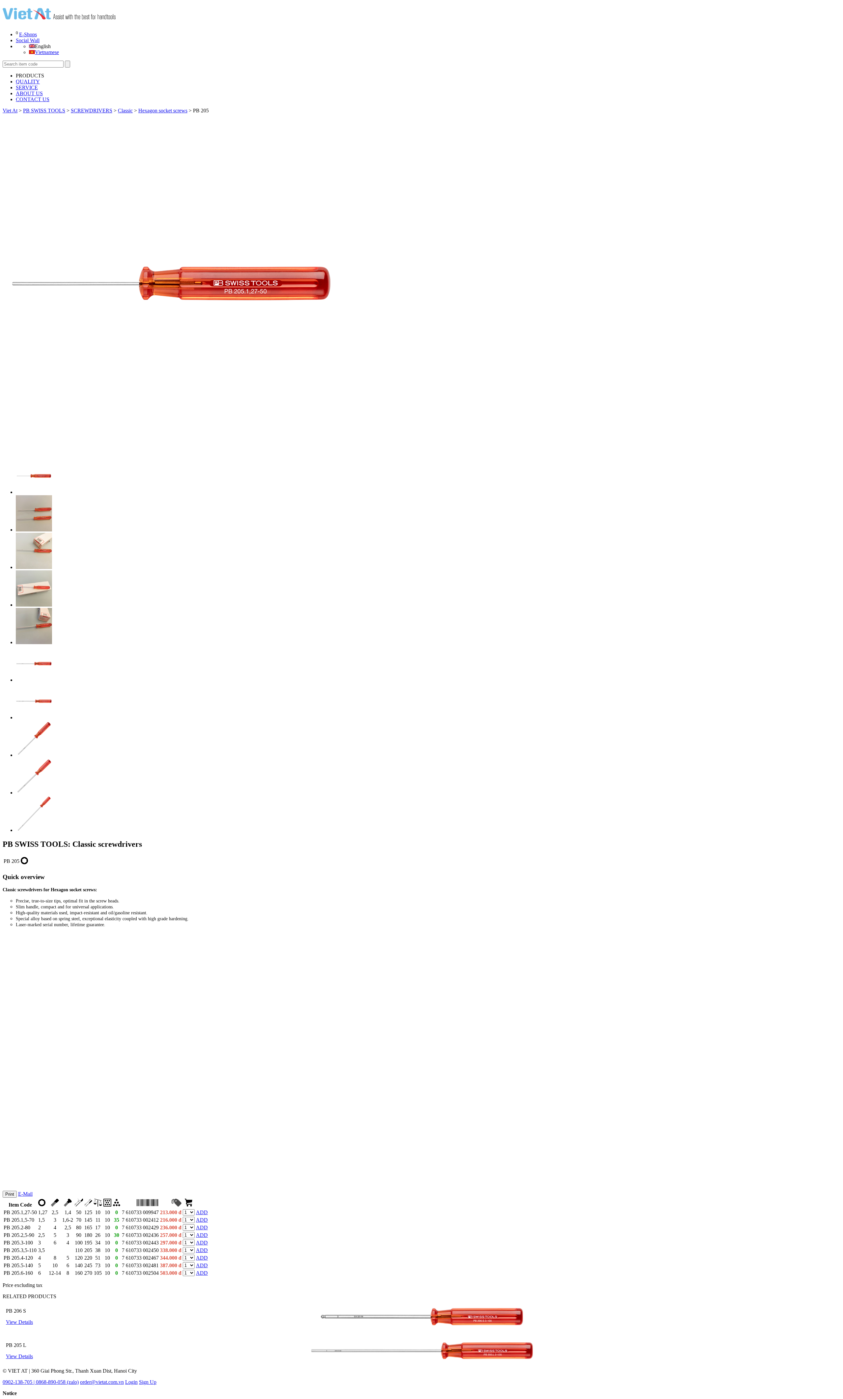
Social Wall (28, 40)
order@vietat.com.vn (102, 1382)
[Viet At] (59, 17)
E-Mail (25, 1194)
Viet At (10, 110)
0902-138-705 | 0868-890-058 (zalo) (41, 1382)
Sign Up (147, 1382)
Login (131, 1382)
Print (9, 1194)
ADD (202, 1212)
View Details (19, 1322)
